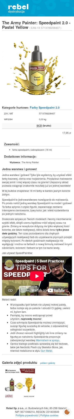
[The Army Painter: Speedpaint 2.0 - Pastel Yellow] (19, 383)
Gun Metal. (47, 350)
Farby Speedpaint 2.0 (45, 107)
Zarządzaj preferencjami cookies (67, 411)
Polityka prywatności (27, 415)
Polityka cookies (49, 415)
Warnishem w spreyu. (48, 340)
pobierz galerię (47, 362)
